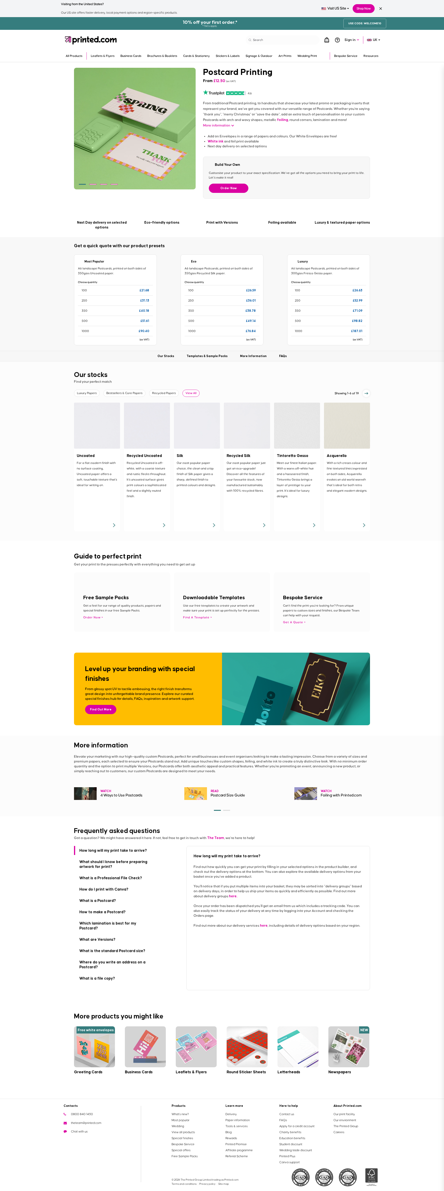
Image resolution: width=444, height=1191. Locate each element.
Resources (371, 56)
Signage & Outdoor (259, 56)
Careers (338, 1132)
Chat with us (79, 1131)
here (264, 925)
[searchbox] (283, 40)
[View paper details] (114, 525)
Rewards (231, 1138)
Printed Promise (236, 1144)
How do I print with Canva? (103, 889)
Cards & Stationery (196, 56)
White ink (215, 141)
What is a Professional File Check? (110, 878)
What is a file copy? (97, 978)
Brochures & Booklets (162, 56)
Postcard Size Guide (228, 795)
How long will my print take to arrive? (113, 850)
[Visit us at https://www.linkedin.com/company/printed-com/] (89, 1140)
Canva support (289, 1162)
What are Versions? (97, 939)
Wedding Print (307, 56)
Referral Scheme (236, 1156)
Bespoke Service (346, 56)
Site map (223, 1184)
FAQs (283, 1120)
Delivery (231, 1114)
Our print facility (344, 1114)
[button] (82, 184)
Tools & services (236, 1126)
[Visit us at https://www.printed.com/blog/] (67, 1140)
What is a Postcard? (97, 900)
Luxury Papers (87, 393)
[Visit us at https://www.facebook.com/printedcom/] (74, 1140)
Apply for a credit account (296, 1126)
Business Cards (130, 56)
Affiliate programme (239, 1150)
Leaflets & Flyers (102, 56)
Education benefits (292, 1138)
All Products (74, 56)
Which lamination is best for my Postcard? (107, 925)
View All (191, 393)
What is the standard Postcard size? (112, 950)
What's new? (180, 1114)
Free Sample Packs (185, 1156)
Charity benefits (290, 1132)
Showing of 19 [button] (347, 393)
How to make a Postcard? (102, 912)
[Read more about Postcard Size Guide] (195, 793)
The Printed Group (345, 1126)
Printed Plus (287, 1156)
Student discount (290, 1144)
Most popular (180, 1120)
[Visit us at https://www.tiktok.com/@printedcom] (111, 1140)
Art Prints (284, 56)
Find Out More (100, 709)
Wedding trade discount (295, 1150)
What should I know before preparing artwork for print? (113, 864)
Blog (228, 1132)
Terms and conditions (184, 1184)
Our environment (344, 1120)
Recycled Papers (164, 393)
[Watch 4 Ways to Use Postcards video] (85, 793)
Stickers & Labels (228, 56)
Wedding (178, 1126)
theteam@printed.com (86, 1123)
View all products (183, 1132)
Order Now (228, 188)
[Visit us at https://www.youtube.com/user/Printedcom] (82, 1140)
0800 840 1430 (82, 1114)
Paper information (237, 1120)
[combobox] (335, 8)
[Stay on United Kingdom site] (380, 8)
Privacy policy (207, 1184)
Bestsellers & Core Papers (124, 393)
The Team (215, 838)
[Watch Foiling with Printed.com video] (305, 793)
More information (216, 125)
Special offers (181, 1150)
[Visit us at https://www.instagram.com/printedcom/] (104, 1140)
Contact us (286, 1114)
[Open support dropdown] (337, 40)
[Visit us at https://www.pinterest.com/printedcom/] (97, 1140)
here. (233, 896)
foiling (282, 120)
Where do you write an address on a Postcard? (112, 964)
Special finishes (182, 1138)
